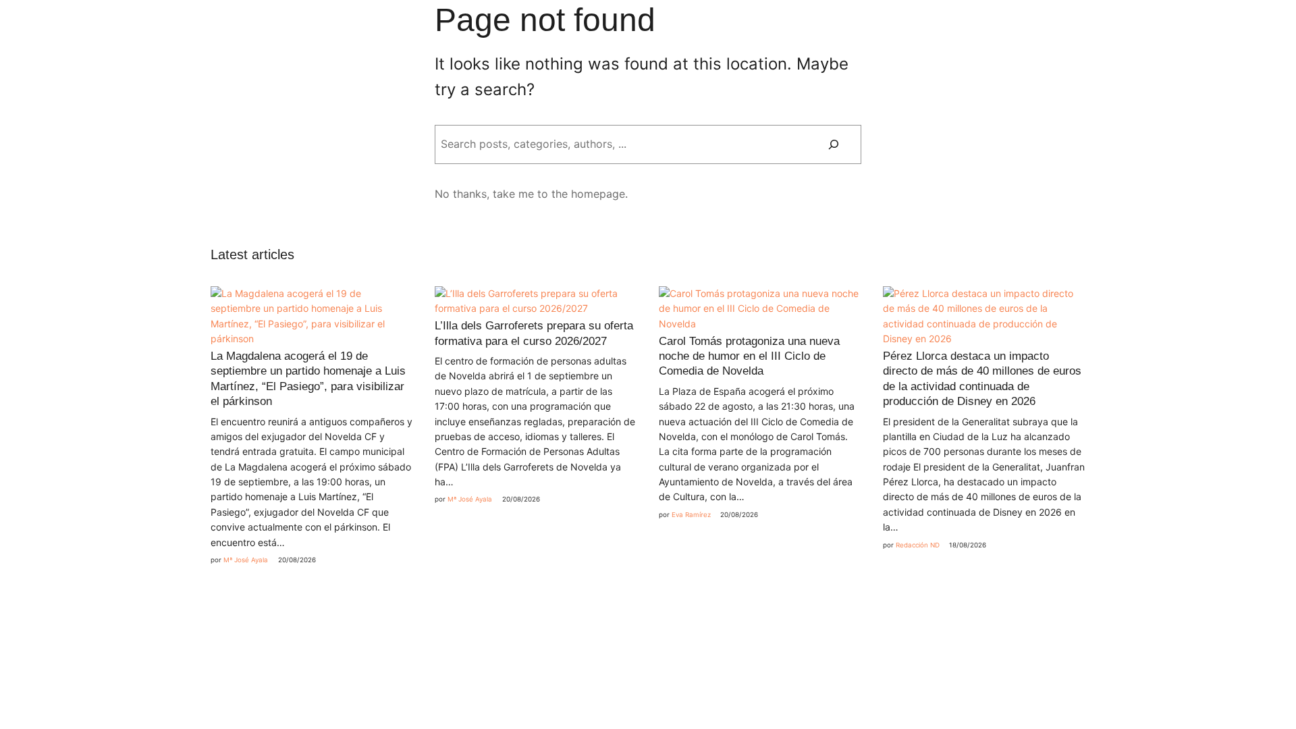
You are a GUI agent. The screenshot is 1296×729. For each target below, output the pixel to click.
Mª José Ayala (245, 560)
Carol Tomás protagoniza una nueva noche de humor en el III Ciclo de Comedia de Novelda (749, 356)
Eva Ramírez (691, 514)
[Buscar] (833, 144)
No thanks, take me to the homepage (530, 193)
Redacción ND (918, 545)
